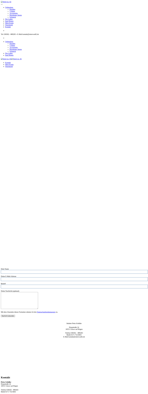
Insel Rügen (9, 21)
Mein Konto (9, 23)
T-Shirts (12, 11)
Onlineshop (9, 7)
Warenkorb (9, 25)
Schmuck (13, 17)
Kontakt (8, 27)
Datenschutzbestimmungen (46, 312)
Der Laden (9, 19)
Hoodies (12, 9)
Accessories (14, 13)
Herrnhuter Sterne (16, 15)
